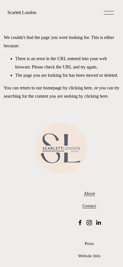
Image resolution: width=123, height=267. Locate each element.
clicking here (80, 87)
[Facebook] (80, 222)
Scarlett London (21, 12)
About (89, 193)
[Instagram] (89, 222)
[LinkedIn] (98, 222)
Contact (89, 205)
